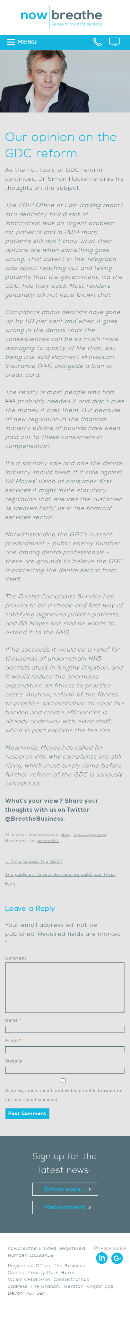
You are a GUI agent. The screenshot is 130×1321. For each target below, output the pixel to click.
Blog (66, 834)
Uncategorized (89, 834)
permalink (48, 840)
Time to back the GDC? (34, 861)
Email (13, 1040)
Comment (15, 958)
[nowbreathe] (65, 25)
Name (13, 1020)
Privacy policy (110, 1248)
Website (14, 1061)
